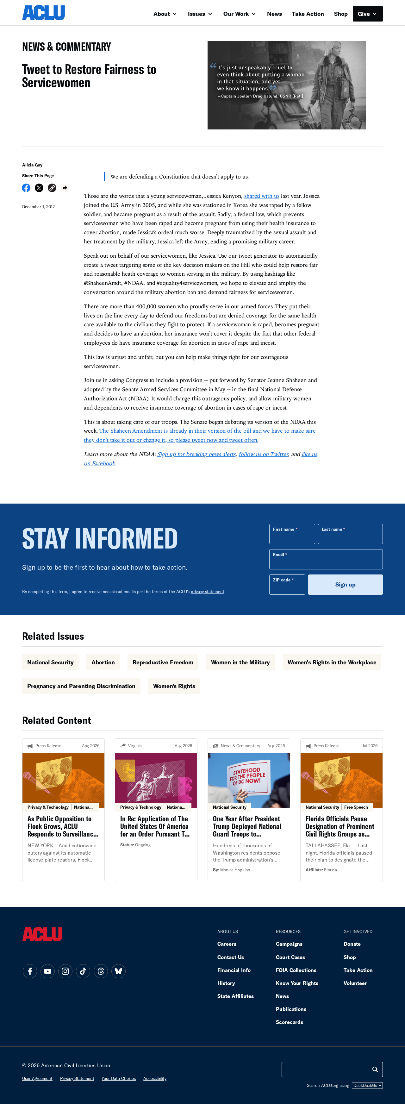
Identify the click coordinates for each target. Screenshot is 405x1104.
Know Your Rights (297, 983)
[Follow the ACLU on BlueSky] (118, 971)
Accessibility (154, 1078)
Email (278, 554)
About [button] (162, 13)
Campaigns (289, 944)
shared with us (261, 195)
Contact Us (230, 957)
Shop (341, 13)
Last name (332, 529)
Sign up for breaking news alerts (196, 454)
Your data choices (119, 1078)
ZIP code (281, 579)
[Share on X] (39, 189)
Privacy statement (77, 1078)
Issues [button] (197, 13)
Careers (226, 944)
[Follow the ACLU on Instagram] (65, 971)
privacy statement (207, 591)
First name (283, 529)
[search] (375, 1069)
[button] (52, 189)
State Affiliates (235, 996)
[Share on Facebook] (26, 189)
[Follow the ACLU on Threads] (100, 971)
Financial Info (234, 970)
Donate (352, 944)
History (226, 983)
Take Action (308, 13)
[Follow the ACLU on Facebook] (29, 971)
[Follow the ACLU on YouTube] (47, 971)
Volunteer (355, 983)
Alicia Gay (32, 164)
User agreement (37, 1078)
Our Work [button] (237, 13)
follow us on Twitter (263, 454)
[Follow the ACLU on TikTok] (82, 971)
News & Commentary (64, 48)
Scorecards (289, 1022)
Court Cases (290, 957)
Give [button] (364, 13)
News (274, 13)
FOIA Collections (296, 970)
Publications (291, 1009)
